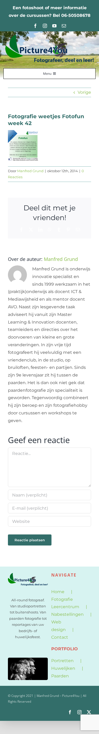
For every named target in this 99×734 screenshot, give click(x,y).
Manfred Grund (30, 171)
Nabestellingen (67, 614)
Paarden (60, 675)
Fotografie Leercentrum (65, 603)
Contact (59, 637)
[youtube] (54, 26)
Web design (58, 625)
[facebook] (35, 26)
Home (57, 591)
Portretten (62, 660)
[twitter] (89, 712)
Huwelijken (63, 668)
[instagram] (45, 26)
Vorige (84, 92)
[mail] (64, 26)
